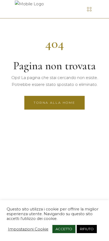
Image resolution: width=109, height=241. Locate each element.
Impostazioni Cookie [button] (28, 229)
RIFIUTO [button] (87, 229)
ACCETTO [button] (64, 229)
